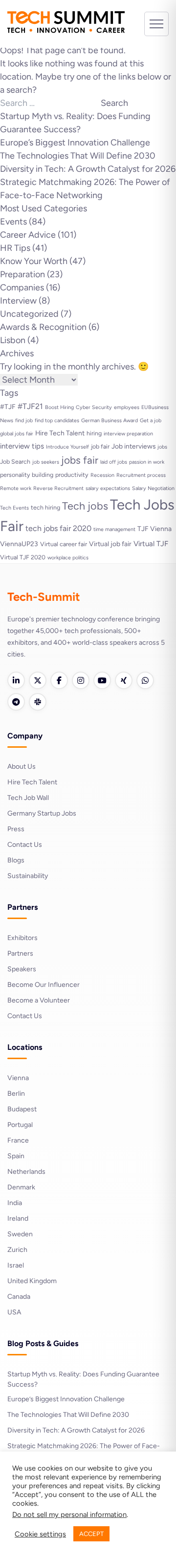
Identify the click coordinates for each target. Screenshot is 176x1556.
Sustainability (27, 876)
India (14, 1203)
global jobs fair (16, 433)
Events (13, 221)
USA (14, 1312)
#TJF (8, 406)
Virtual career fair (63, 544)
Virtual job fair (110, 544)
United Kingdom (32, 1281)
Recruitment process (141, 475)
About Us (21, 766)
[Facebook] (59, 680)
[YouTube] (102, 680)
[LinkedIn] (16, 680)
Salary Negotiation (153, 488)
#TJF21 (30, 406)
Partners (20, 953)
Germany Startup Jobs (41, 813)
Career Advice (28, 234)
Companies (22, 287)
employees (126, 407)
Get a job (150, 420)
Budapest (22, 1109)
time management (114, 529)
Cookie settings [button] (40, 1534)
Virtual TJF (150, 543)
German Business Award (109, 420)
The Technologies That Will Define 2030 (77, 155)
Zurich (17, 1250)
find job (24, 420)
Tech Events (14, 508)
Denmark (21, 1187)
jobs (162, 447)
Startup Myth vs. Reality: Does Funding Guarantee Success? (83, 1379)
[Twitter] (37, 680)
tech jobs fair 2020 (58, 528)
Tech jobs (85, 505)
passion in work (146, 462)
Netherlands (26, 1171)
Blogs (15, 860)
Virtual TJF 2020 (22, 557)
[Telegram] (16, 702)
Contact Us (24, 844)
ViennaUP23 (19, 544)
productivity (71, 474)
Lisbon (12, 340)
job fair (100, 446)
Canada (18, 1296)
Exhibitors (22, 938)
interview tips (22, 446)
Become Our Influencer (43, 985)
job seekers (45, 462)
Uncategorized (29, 313)
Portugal (20, 1125)
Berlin (16, 1093)
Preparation (22, 274)
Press (15, 829)
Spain (15, 1156)
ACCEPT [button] (91, 1533)
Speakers (21, 969)
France (18, 1140)
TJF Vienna (154, 528)
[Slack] (37, 702)
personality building (26, 474)
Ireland (17, 1218)
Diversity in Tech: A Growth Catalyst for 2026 (88, 169)
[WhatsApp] (145, 680)
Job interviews (133, 446)
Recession (102, 475)
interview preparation (128, 433)
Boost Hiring (59, 407)
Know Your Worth (33, 261)
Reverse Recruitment (58, 488)
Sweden (20, 1234)
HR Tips (15, 248)
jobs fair (79, 460)
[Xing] (123, 680)
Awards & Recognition (43, 327)
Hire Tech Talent (60, 433)
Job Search (15, 461)
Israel (15, 1265)
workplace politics (67, 557)
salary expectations (108, 488)
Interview (18, 300)
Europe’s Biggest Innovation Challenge (75, 142)
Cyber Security (94, 407)
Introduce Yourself (67, 447)
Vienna (18, 1078)
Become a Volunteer (38, 1000)
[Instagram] (80, 680)
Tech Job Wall (28, 798)
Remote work (15, 488)
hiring (94, 433)
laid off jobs (113, 462)
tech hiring (45, 507)
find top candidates (57, 420)
